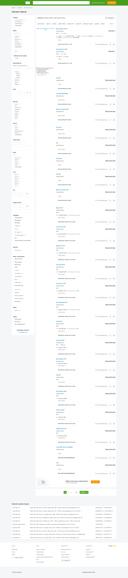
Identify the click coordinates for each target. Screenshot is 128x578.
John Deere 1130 (60, 226)
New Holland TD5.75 (61, 28)
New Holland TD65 (61, 391)
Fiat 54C (58, 375)
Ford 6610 (59, 158)
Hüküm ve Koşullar (40, 549)
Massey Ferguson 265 (62, 109)
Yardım (13, 552)
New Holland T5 (16, 531)
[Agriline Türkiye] (18, 2)
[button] (110, 44)
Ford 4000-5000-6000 (62, 93)
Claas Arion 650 (16, 527)
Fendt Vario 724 (16, 511)
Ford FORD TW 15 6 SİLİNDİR (64, 447)
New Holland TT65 (61, 359)
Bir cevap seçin (41, 74)
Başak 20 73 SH (60, 245)
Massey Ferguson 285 (62, 189)
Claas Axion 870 (16, 517)
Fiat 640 (58, 78)
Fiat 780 (58, 174)
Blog (37, 559)
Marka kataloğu (40, 562)
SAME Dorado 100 (61, 428)
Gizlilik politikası (40, 552)
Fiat (57, 143)
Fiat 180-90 (59, 321)
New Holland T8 (16, 537)
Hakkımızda (14, 549)
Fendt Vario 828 (16, 514)
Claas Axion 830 (16, 534)
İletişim (13, 554)
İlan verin (95, 481)
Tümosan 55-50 (60, 264)
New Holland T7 (16, 507)
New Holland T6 (16, 521)
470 (76, 492)
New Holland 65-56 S (62, 302)
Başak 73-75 (59, 207)
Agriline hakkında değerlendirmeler (44, 557)
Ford (57, 462)
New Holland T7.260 (61, 49)
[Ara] (34, 3)
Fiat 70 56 (58, 127)
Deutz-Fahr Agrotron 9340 (19, 524)
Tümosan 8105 (60, 340)
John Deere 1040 (61, 283)
